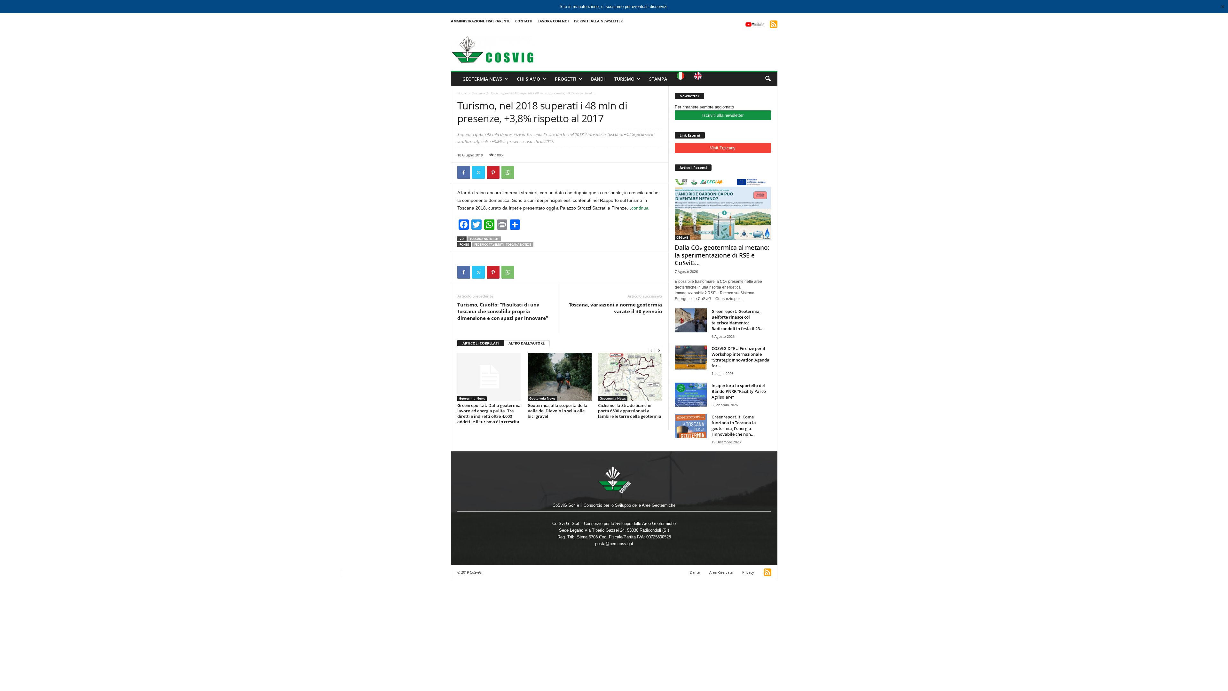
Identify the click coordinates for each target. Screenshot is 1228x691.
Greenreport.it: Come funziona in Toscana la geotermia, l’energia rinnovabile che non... (734, 425)
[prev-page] (651, 350)
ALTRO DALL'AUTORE (526, 343)
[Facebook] (463, 172)
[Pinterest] (493, 172)
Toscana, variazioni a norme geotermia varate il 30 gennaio (615, 307)
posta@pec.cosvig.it (614, 543)
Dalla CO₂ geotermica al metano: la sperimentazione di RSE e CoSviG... (722, 255)
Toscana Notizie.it (484, 239)
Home (461, 93)
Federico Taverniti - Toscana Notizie (502, 244)
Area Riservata (721, 572)
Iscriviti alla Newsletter (598, 21)
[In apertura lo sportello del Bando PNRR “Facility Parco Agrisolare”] (691, 395)
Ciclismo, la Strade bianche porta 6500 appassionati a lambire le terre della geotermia (629, 410)
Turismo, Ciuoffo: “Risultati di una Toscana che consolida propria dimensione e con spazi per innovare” (502, 311)
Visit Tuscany (723, 148)
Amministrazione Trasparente (480, 21)
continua (640, 207)
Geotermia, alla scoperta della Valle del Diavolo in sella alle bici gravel (557, 410)
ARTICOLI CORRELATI (480, 343)
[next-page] (659, 350)
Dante (695, 572)
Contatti (523, 21)
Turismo (624, 79)
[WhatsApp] (507, 172)
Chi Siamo (528, 79)
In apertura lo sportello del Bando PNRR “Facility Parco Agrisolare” (739, 391)
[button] (768, 79)
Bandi (598, 79)
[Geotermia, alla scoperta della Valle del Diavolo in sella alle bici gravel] (560, 377)
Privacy (748, 572)
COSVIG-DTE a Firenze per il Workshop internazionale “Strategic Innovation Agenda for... (740, 357)
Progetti (565, 79)
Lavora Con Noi (553, 21)
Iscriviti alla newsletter (723, 115)
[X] (478, 172)
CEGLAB (682, 237)
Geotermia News (482, 79)
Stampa (658, 79)
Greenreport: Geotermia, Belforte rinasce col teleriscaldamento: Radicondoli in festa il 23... (738, 319)
